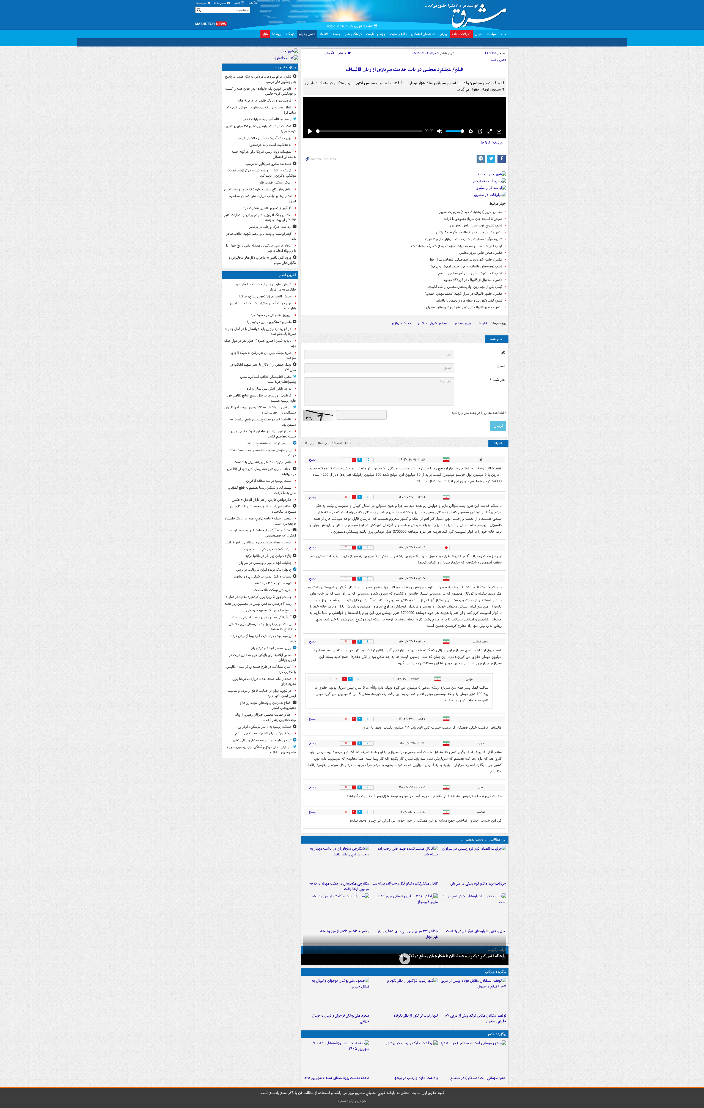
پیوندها (277, 34)
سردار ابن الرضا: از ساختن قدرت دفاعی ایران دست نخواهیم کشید (263, 434)
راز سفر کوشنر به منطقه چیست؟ (270, 443)
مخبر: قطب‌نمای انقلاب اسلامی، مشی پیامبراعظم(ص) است (268, 379)
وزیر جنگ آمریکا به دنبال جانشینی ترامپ (264, 138)
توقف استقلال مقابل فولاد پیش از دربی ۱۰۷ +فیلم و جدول (475, 1019)
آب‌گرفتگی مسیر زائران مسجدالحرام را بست (262, 617)
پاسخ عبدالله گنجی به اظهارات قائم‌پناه (266, 119)
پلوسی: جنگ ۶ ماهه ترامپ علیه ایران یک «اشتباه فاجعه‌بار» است (260, 521)
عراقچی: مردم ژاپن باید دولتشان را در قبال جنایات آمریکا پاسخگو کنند (260, 331)
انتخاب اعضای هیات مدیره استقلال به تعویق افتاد (258, 542)
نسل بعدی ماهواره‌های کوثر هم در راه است (476, 931)
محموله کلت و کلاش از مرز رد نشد (344, 931)
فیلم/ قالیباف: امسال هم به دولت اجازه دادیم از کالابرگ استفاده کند (456, 246)
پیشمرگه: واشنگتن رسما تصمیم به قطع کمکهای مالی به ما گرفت (262, 490)
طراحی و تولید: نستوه (352, 1101)
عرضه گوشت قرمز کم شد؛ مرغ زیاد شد (265, 549)
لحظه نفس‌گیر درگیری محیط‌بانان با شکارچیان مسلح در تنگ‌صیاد (451, 956)
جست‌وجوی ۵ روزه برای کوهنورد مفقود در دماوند (259, 597)
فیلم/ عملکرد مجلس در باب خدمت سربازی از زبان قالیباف (404, 69)
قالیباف (482, 323)
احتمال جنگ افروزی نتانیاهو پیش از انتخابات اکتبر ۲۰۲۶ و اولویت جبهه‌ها (260, 217)
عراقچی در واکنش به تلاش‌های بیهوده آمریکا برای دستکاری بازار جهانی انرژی (260, 410)
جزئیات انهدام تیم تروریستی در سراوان (478, 883)
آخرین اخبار (287, 275)
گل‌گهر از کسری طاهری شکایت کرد (268, 208)
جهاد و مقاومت (376, 34)
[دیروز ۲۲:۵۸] (405, 994)
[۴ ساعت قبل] (405, 862)
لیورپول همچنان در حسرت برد (271, 315)
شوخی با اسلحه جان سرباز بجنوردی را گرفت (472, 218)
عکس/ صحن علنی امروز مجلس (480, 252)
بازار (265, 34)
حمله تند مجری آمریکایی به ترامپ (269, 163)
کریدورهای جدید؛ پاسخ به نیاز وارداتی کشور (262, 740)
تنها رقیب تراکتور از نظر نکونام (416, 1016)
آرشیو (237, 3)
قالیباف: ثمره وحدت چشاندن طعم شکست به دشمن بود (263, 422)
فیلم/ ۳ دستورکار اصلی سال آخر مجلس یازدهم (470, 273)
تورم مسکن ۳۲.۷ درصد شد (273, 583)
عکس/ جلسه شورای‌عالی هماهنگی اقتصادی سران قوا (466, 259)
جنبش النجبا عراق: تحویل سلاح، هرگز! (265, 296)
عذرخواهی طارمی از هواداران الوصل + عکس (262, 499)
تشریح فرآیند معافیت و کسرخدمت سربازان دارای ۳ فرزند (463, 239)
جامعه (336, 34)
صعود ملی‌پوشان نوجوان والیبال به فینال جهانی (340, 1019)
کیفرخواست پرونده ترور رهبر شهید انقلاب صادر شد (261, 236)
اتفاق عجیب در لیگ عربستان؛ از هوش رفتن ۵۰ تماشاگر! (261, 110)
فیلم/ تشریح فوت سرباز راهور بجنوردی (476, 225)
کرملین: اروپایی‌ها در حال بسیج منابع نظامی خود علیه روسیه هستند (261, 398)
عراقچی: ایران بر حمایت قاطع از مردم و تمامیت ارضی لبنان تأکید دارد (261, 693)
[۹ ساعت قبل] (336, 1056)
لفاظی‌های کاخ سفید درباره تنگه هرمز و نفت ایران (258, 189)
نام (503, 352)
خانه (504, 34)
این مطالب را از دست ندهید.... (483, 839)
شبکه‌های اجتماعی (423, 34)
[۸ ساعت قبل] (405, 1056)
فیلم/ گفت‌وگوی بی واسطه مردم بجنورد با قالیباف (469, 300)
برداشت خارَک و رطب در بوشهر (415, 1078)
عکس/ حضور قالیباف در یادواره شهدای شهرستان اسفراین (463, 307)
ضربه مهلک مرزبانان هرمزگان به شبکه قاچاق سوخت (263, 355)
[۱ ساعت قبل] (473, 862)
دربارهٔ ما (201, 3)
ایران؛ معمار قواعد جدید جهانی (270, 648)
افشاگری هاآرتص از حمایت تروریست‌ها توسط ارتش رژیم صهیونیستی (262, 533)
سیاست (491, 34)
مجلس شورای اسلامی (432, 323)
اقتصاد (324, 34)
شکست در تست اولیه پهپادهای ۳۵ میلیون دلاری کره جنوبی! (261, 129)
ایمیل (501, 366)
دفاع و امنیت (398, 34)
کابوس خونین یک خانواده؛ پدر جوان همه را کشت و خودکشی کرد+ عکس (260, 91)
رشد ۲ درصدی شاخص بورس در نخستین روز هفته (258, 603)
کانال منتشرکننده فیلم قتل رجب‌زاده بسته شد (405, 883)
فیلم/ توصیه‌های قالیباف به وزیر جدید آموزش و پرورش (465, 266)
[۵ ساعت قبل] (336, 862)
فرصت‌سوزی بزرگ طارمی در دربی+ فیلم (265, 100)
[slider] (369, 131)
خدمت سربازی (401, 323)
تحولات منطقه (461, 34)
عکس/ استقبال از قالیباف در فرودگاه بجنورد (472, 280)
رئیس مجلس (462, 323)
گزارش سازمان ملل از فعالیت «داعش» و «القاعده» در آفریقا (266, 287)
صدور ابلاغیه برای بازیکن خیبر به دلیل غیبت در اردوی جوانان (262, 657)
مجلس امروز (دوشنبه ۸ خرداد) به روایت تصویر (470, 212)
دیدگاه (290, 34)
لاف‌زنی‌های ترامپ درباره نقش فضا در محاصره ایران (262, 198)
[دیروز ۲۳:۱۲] (473, 994)
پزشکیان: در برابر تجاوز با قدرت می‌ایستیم (263, 733)
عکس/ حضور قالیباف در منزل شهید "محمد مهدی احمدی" (463, 293)
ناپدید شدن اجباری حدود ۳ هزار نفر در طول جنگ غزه (260, 343)
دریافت (492, 143)
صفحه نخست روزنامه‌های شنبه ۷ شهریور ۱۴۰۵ (336, 1078)
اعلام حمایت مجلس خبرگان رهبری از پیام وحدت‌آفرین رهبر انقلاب (265, 717)
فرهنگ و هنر (353, 34)
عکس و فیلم (307, 34)
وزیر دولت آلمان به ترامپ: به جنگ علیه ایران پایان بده (263, 306)
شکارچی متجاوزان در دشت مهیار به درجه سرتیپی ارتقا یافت (339, 886)
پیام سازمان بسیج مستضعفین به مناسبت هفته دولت (262, 453)
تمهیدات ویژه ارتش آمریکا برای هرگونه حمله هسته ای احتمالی (264, 154)
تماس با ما (220, 3)
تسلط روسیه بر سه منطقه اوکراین (269, 480)
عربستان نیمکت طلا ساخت (273, 590)
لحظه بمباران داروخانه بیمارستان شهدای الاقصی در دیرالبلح (261, 471)
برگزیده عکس (496, 1034)
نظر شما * (497, 380)
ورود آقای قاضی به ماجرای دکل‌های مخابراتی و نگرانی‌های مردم (262, 260)
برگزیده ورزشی (495, 972)
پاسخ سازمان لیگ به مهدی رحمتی (269, 610)
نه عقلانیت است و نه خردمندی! (270, 144)
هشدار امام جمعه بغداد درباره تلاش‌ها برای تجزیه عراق (264, 681)
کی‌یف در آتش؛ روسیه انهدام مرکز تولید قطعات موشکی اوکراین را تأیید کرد (261, 173)
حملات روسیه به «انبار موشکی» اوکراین (265, 726)
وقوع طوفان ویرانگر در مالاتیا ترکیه (268, 556)
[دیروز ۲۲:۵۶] (336, 994)
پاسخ (312, 459)
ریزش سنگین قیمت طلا (276, 182)
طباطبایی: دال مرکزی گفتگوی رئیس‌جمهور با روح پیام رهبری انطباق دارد (261, 750)
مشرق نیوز (467, 14)
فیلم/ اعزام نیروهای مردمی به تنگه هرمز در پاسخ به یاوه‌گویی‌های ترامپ (260, 79)
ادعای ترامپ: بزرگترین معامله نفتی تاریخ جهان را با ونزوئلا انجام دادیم (261, 248)
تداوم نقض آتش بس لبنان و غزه (269, 388)
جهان (478, 34)
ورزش (443, 34)
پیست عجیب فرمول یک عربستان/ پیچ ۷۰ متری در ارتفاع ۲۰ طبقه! (261, 627)
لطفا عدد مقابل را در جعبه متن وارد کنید (479, 413)
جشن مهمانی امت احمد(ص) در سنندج (478, 1078)
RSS (251, 3)
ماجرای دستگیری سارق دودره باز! (269, 322)
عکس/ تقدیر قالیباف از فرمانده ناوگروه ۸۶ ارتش (469, 232)
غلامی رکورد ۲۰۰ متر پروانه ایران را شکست (263, 462)
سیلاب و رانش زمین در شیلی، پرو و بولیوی (263, 576)
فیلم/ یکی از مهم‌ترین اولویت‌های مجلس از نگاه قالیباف (465, 286)
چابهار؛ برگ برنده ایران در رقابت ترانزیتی (264, 569)
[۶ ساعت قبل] (336, 909)
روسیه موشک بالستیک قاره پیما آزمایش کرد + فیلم (263, 638)
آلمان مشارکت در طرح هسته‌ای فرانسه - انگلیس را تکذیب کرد (261, 669)
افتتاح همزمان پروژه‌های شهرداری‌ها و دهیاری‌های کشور (268, 705)
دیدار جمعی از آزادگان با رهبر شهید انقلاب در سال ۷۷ (263, 367)
